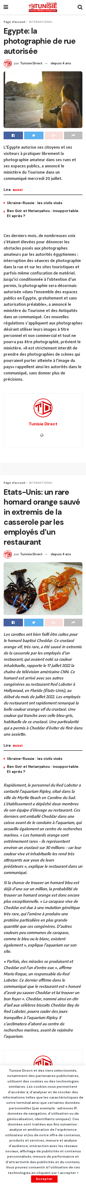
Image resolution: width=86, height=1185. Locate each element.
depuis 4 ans (61, 63)
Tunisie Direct (31, 63)
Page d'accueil (14, 22)
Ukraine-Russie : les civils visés (34, 203)
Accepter (44, 1179)
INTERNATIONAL (41, 22)
